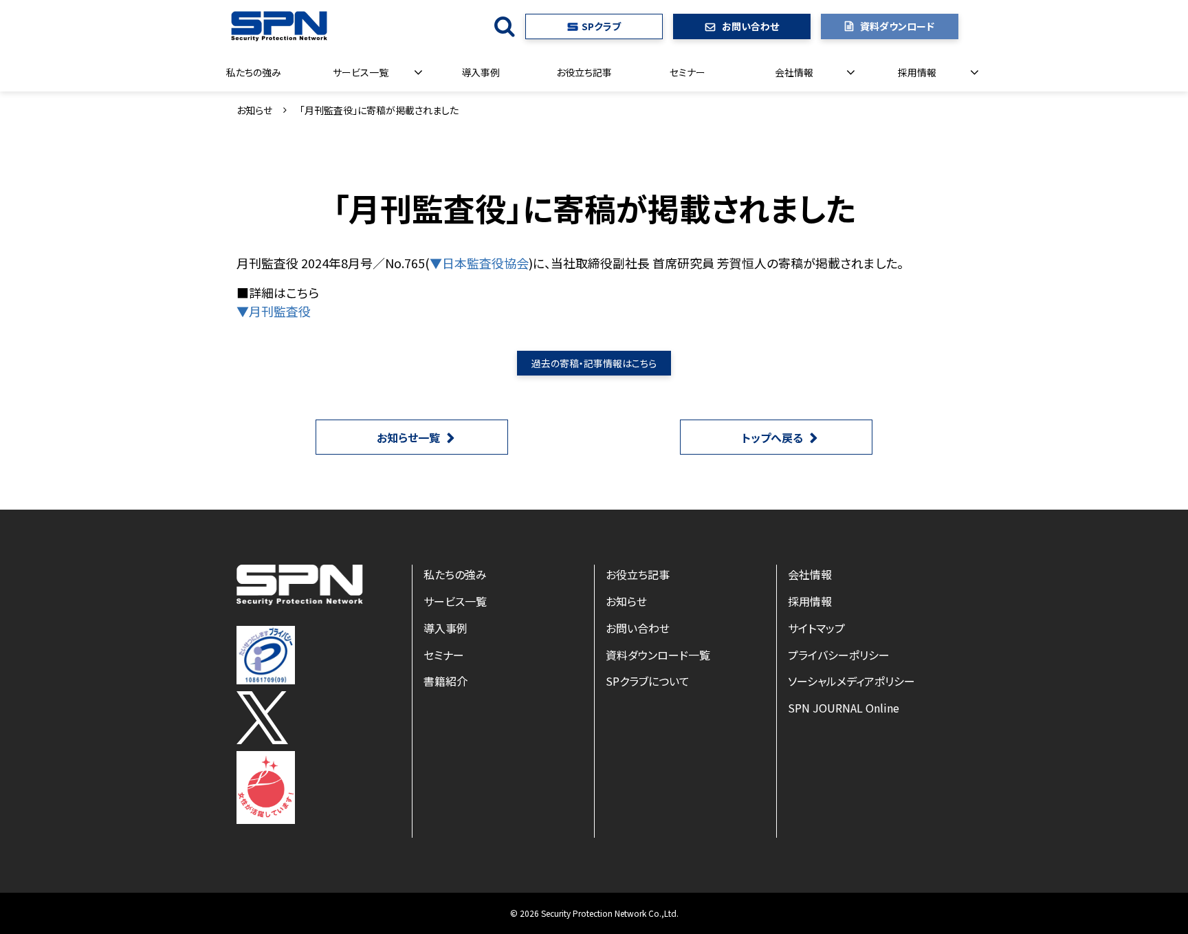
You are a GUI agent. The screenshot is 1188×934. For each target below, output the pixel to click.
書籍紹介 (446, 681)
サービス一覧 (360, 72)
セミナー (687, 72)
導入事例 (480, 72)
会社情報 (794, 72)
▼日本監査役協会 (479, 263)
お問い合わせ (750, 26)
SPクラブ (601, 26)
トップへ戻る (772, 437)
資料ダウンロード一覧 (658, 655)
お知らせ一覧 (408, 437)
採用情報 (917, 72)
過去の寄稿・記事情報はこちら (594, 363)
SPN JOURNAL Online (843, 707)
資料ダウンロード (897, 26)
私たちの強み (253, 72)
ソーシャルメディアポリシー (851, 681)
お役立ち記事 (584, 72)
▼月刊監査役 (273, 311)
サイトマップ (816, 628)
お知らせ (254, 110)
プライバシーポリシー (839, 655)
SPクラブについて (648, 681)
